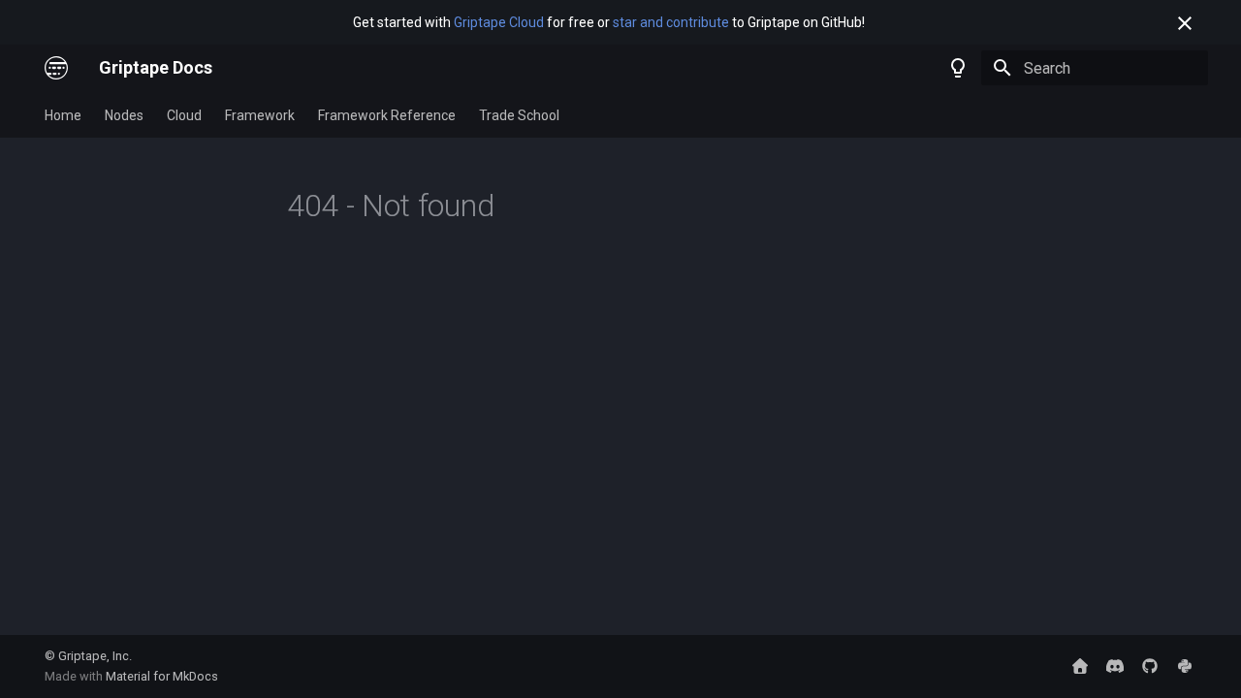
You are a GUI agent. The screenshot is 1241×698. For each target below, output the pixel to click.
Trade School (519, 115)
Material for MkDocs (162, 676)
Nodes (124, 115)
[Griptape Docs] (56, 67)
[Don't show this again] (1184, 23)
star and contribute (671, 22)
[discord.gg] (1114, 666)
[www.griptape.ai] (1080, 666)
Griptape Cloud (499, 22)
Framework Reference (387, 115)
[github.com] (1149, 666)
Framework (260, 115)
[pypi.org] (1184, 666)
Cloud (184, 115)
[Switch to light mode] (958, 67)
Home (63, 115)
